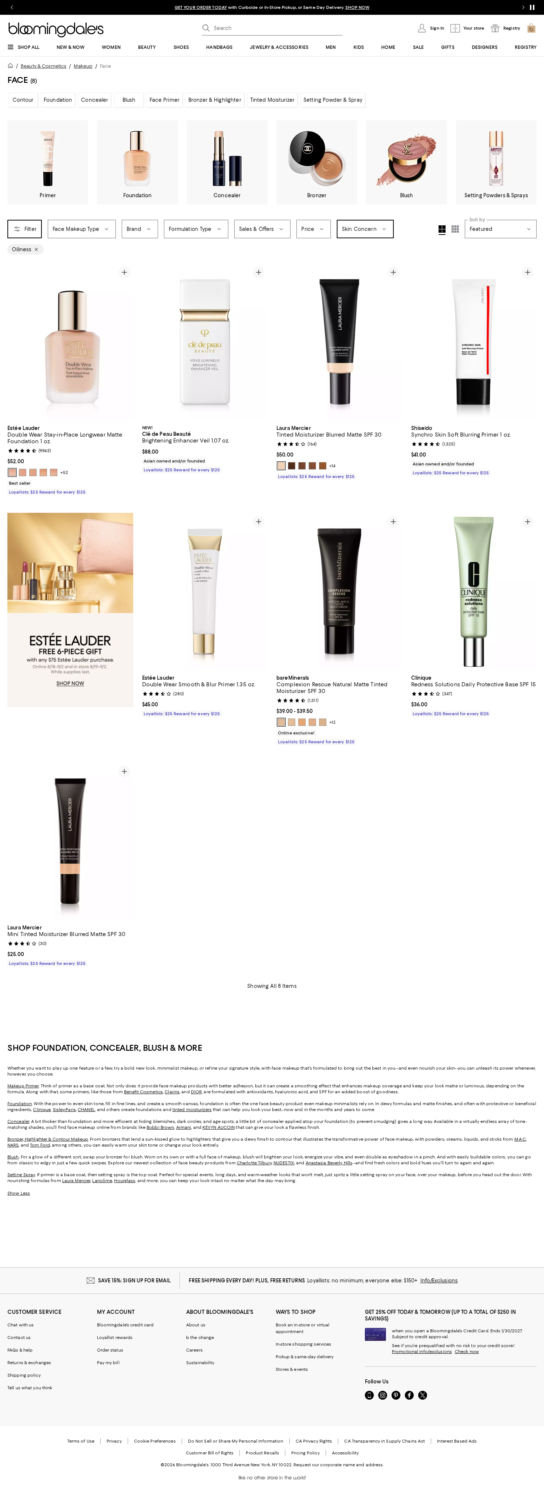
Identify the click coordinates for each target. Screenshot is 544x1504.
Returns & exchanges (29, 1362)
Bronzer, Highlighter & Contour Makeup (47, 1139)
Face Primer (164, 100)
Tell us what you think (29, 1387)
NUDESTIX (283, 1162)
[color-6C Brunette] (312, 466)
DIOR (196, 1091)
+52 (64, 472)
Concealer (94, 100)
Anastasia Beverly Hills (329, 1162)
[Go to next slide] (523, 7)
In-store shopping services (304, 1344)
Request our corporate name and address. (338, 1464)
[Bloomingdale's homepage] (11, 67)
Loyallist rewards (115, 1337)
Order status (110, 1350)
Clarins (172, 1091)
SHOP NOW (357, 7)
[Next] (124, 342)
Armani (183, 1127)
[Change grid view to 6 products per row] (455, 229)
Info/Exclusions (439, 1280)
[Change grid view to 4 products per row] (442, 230)
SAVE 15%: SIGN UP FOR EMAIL (134, 1280)
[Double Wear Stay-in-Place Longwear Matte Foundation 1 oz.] (70, 342)
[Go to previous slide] (11, 7)
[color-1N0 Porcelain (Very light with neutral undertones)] (33, 472)
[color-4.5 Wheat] (322, 722)
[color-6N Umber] (302, 466)
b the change (200, 1337)
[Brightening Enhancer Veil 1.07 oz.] (205, 341)
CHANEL (86, 1109)
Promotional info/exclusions (422, 1351)
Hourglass (124, 1180)
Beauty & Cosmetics (43, 66)
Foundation (58, 100)
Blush (129, 100)
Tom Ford (40, 1145)
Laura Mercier (76, 1180)
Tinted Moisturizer (272, 100)
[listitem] (272, 7)
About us (195, 1325)
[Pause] (532, 7)
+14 (332, 465)
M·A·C (520, 1139)
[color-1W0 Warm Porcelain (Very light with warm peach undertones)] (43, 472)
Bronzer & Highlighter (214, 100)
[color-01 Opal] (281, 722)
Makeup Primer (22, 1086)
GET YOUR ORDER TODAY (201, 7)
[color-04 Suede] (312, 722)
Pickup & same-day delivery (305, 1356)
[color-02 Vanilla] (291, 722)
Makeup (83, 66)
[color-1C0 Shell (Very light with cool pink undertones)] (22, 472)
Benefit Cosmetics (143, 1091)
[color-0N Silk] (281, 466)
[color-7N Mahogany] (291, 466)
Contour (23, 100)
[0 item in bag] (531, 28)
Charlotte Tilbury (254, 1162)
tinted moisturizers (192, 1109)
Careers (194, 1350)
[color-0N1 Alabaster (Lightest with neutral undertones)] (12, 472)
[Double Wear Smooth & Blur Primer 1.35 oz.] (205, 591)
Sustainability (200, 1362)
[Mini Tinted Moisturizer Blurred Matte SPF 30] (70, 841)
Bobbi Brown (160, 1127)
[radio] (12, 472)
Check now (467, 1351)
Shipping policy (24, 1375)
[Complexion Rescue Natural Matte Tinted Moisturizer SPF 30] (339, 591)
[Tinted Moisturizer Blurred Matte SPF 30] (339, 341)
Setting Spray (21, 1174)
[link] (70, 459)
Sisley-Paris (64, 1109)
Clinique (42, 1109)
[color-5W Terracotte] (322, 466)
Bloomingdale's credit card (125, 1325)
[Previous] (16, 342)
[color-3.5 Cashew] (302, 722)
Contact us (19, 1337)
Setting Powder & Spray (332, 100)
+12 (332, 722)
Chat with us (20, 1325)
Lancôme (102, 1180)
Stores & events (292, 1369)
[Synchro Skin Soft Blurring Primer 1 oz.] (474, 341)
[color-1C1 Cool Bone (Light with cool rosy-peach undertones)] (53, 472)
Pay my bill (108, 1362)
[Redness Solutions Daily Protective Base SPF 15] (474, 591)
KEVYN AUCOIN (218, 1127)
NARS (13, 1145)
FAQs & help (20, 1350)
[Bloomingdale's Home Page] (56, 30)
